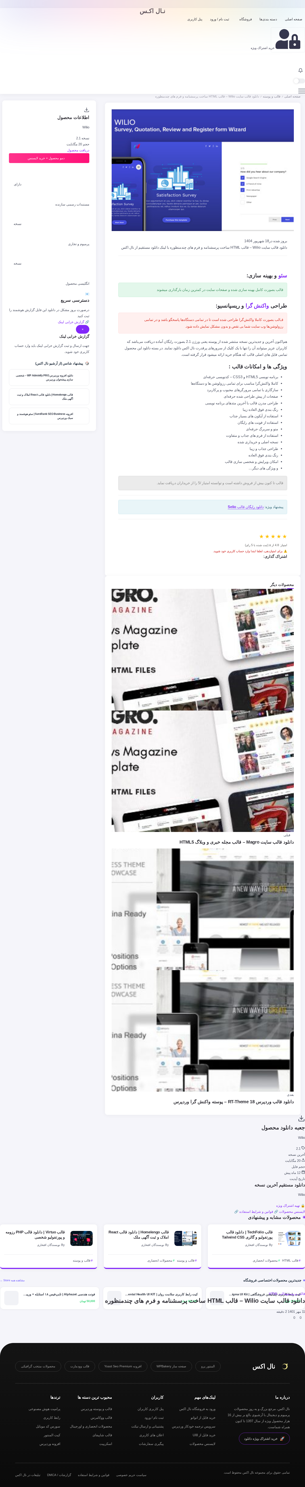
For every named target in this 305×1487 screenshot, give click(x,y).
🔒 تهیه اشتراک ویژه (290, 1205)
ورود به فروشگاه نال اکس (197, 1409)
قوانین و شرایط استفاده (93, 1475)
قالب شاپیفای (102, 1435)
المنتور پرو (208, 1366)
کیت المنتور (52, 1435)
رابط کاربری (51, 1417)
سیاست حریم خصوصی (131, 1475)
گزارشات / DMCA (59, 1475)
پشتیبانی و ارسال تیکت (147, 1426)
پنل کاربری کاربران (151, 1409)
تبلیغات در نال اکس (27, 1475)
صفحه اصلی (292, 96)
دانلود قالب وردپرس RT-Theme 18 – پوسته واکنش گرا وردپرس (233, 1101)
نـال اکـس (152, 11)
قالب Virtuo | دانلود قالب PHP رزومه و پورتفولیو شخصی (35, 1234)
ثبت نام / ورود (154, 1417)
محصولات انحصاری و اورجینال (91, 1426)
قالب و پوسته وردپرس (96, 1409)
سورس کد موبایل (48, 1426)
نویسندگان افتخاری (256, 1245)
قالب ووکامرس (101, 1417)
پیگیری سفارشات (151, 1444)
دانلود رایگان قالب (246, 507)
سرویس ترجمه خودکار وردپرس (193, 1426)
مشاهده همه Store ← (12, 1280)
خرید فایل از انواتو (203, 1417)
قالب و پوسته (271, 96)
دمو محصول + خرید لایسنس (46, 158)
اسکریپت (105, 1444)
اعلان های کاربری (151, 1435)
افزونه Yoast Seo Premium (123, 1366)
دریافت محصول (78, 150)
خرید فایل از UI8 (204, 1435)
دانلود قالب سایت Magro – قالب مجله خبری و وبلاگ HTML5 (237, 842)
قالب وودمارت (79, 1366)
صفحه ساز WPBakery (171, 1366)
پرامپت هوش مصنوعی (44, 1409)
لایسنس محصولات (202, 1444)
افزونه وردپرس (50, 1444)
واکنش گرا (257, 306)
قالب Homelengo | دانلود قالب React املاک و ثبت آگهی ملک (139, 1234)
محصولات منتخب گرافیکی (38, 1366)
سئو (282, 275)
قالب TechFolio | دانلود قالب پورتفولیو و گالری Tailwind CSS (247, 1234)
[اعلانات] (300, 71)
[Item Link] (289, 1238)
